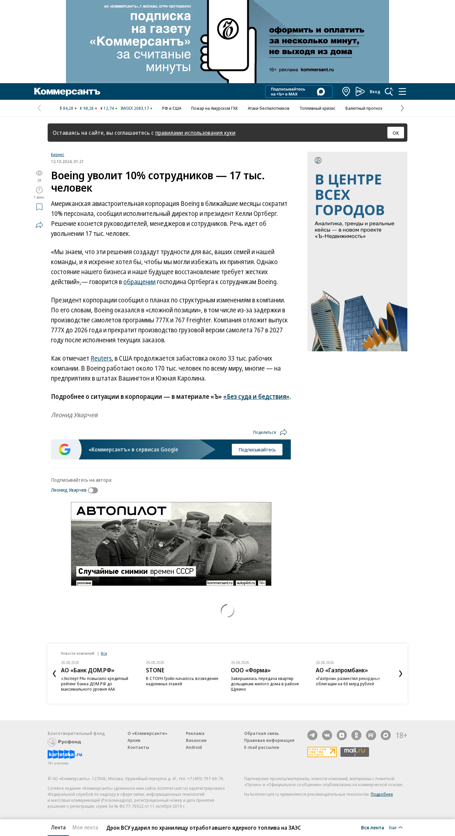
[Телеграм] (312, 735)
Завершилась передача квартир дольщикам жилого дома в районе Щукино (265, 683)
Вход (375, 91)
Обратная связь (261, 733)
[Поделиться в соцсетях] (39, 225)
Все (104, 653)
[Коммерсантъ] (67, 91)
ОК (396, 132)
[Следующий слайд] (400, 673)
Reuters (101, 358)
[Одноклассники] (356, 735)
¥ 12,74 (107, 108)
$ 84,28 (66, 108)
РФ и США (171, 108)
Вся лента (372, 827)
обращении (139, 281)
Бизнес (57, 154)
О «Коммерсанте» (148, 733)
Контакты (138, 747)
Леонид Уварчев (69, 489)
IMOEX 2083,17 (135, 108)
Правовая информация (269, 740)
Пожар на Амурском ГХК (214, 108)
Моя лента (85, 827)
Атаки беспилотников (268, 108)
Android (194, 747)
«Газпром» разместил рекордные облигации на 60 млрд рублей (348, 681)
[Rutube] (371, 735)
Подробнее (382, 794)
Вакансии (196, 740)
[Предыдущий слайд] (54, 673)
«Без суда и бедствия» (256, 396)
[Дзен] (342, 735)
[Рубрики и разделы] (402, 91)
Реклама (195, 733)
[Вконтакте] (327, 735)
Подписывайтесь (257, 449)
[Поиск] (389, 91)
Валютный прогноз (363, 108)
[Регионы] (346, 91)
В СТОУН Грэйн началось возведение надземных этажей (182, 681)
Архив (134, 740)
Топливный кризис (317, 108)
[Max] (386, 735)
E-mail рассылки (261, 747)
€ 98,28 (87, 108)
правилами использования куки (195, 132)
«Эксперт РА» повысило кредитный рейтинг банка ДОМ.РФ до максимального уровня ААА (94, 683)
